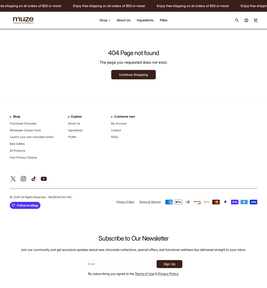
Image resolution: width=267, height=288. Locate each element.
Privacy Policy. (168, 274)
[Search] (237, 20)
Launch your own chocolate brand (31, 137)
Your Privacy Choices (23, 157)
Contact (116, 130)
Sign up (169, 264)
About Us (74, 123)
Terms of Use (144, 274)
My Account (119, 123)
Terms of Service (150, 201)
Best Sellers (17, 143)
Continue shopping (133, 75)
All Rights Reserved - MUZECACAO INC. (47, 197)
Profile (72, 137)
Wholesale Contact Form (25, 130)
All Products (17, 150)
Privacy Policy (125, 201)
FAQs (114, 137)
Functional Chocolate (23, 123)
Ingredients (75, 130)
